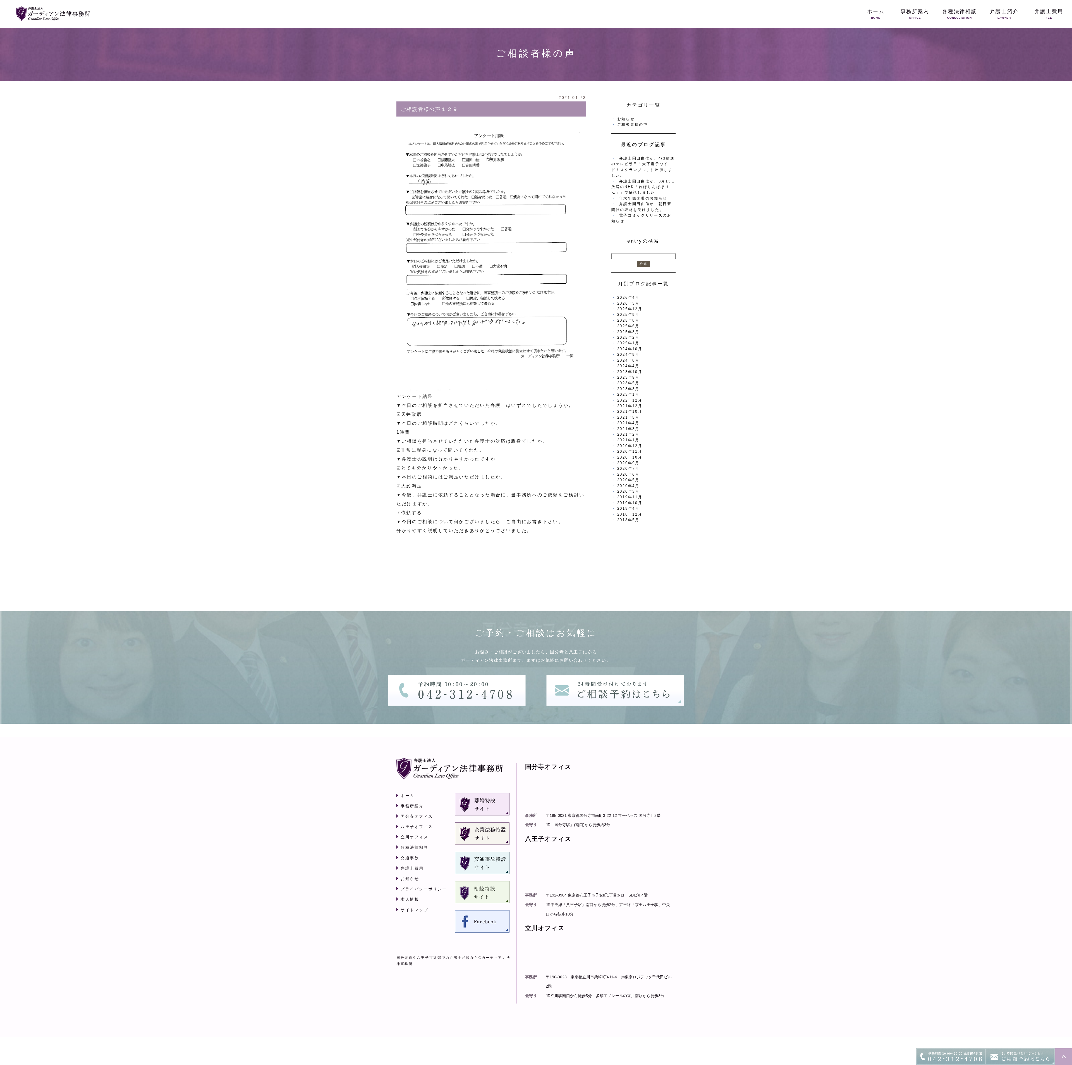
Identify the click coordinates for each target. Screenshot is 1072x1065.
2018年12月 (629, 514)
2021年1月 (628, 440)
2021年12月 (629, 406)
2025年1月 (628, 343)
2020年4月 (628, 486)
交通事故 (410, 858)
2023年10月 (629, 372)
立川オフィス (414, 837)
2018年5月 (628, 520)
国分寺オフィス (417, 816)
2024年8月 (628, 360)
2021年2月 (628, 434)
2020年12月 (629, 446)
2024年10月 (629, 349)
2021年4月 (628, 423)
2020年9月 (628, 463)
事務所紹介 (412, 806)
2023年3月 (628, 389)
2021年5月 (628, 417)
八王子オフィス (417, 826)
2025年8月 (628, 320)
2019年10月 (629, 503)
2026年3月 (628, 303)
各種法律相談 (414, 847)
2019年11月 (629, 497)
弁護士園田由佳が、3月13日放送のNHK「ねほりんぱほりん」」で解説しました (643, 187)
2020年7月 (628, 468)
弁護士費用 (412, 868)
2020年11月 (629, 451)
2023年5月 (628, 383)
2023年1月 (628, 394)
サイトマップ (414, 910)
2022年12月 (629, 400)
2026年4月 (628, 297)
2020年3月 (628, 491)
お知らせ (626, 119)
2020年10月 (629, 457)
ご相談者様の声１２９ (429, 109)
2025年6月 (628, 326)
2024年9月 (628, 354)
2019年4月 (628, 508)
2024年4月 (628, 366)
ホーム (408, 795)
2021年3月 (628, 429)
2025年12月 (629, 309)
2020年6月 (628, 474)
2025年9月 (628, 314)
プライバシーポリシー (424, 889)
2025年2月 (628, 337)
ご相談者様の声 (632, 124)
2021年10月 (629, 411)
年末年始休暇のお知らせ (643, 198)
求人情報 (410, 899)
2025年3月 (628, 332)
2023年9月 (628, 377)
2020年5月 (628, 480)
